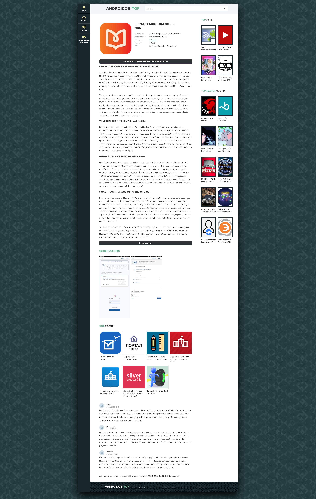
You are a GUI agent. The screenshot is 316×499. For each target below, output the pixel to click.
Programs (84, 31)
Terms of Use (200, 487)
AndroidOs (123, 8)
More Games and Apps (84, 41)
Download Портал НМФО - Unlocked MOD (145, 61)
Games (84, 21)
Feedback (173, 487)
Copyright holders (185, 487)
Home (84, 11)
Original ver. (145, 243)
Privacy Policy (161, 487)
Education (153, 40)
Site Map (150, 487)
